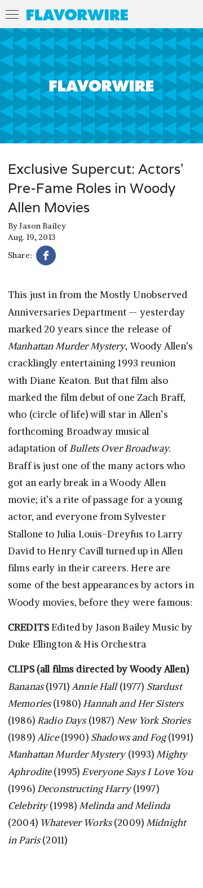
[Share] (46, 257)
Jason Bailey (42, 226)
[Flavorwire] (77, 15)
